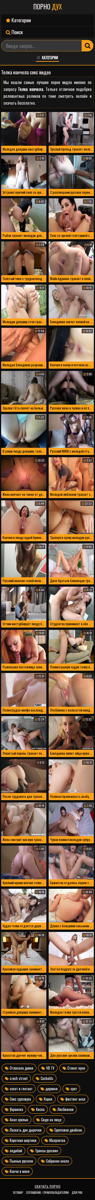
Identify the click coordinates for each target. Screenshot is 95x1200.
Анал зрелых (18, 1119)
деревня (51, 1088)
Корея (47, 1099)
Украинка (16, 1109)
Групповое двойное (67, 1130)
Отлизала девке (21, 1068)
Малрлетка (56, 1140)
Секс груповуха (20, 1099)
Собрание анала (57, 1161)
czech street (18, 1078)
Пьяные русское (21, 1161)
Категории (20, 20)
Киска (40, 1109)
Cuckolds (46, 1078)
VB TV (49, 1068)
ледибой (15, 1150)
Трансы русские (46, 1150)
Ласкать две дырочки (25, 1130)
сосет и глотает (21, 1088)
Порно (47, 7)
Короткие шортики (22, 1140)
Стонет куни (75, 1068)
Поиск (16, 32)
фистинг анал (74, 1099)
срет (73, 1088)
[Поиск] (87, 45)
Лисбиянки (65, 1109)
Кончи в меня (19, 1171)
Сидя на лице (50, 1119)
